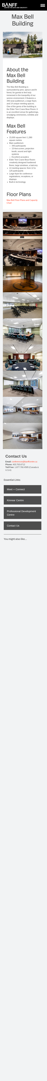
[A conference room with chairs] (22, 305)
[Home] (14, 5)
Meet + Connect (16, 489)
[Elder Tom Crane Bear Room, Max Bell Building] (22, 279)
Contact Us (13, 525)
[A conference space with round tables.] (22, 357)
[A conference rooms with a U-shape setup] (22, 331)
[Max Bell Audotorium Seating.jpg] (22, 252)
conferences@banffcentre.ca (24, 462)
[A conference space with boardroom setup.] (22, 384)
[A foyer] (22, 410)
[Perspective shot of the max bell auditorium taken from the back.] (22, 225)
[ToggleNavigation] (42, 5)
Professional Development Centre (21, 513)
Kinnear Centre (15, 500)
